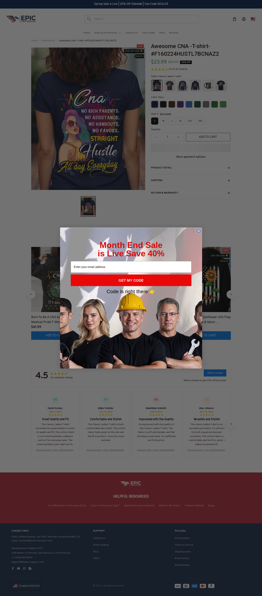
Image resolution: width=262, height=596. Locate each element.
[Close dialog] (199, 231)
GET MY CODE (131, 280)
